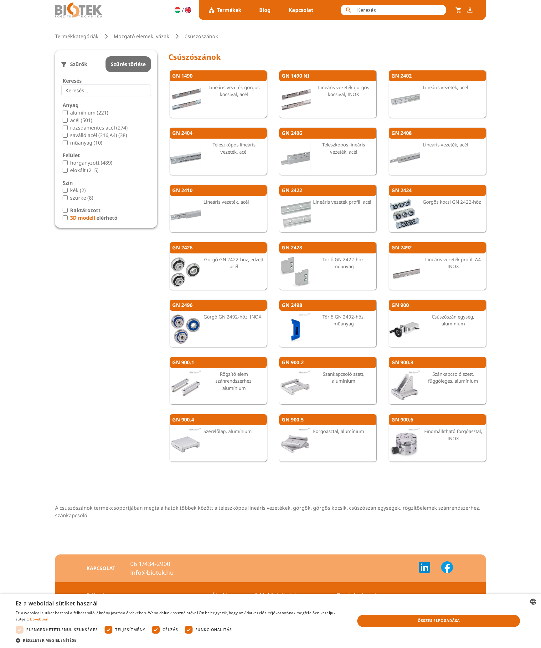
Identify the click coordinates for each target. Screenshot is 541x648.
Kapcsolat (301, 10)
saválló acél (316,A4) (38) (98, 135)
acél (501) (81, 120)
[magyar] (177, 10)
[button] (180, 640)
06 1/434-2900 (150, 564)
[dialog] (270, 621)
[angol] (188, 10)
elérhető (93, 217)
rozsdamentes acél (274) (99, 127)
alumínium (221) (89, 112)
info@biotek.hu (152, 573)
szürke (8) (81, 197)
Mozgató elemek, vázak (141, 36)
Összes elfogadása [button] (439, 620)
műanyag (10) (86, 142)
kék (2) (78, 190)
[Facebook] (447, 568)
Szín (68, 182)
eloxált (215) (84, 170)
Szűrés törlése (128, 64)
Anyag (71, 105)
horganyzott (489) (91, 162)
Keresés (72, 80)
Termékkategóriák (77, 36)
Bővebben (39, 619)
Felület (71, 155)
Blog (264, 10)
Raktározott (85, 210)
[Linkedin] (428, 568)
